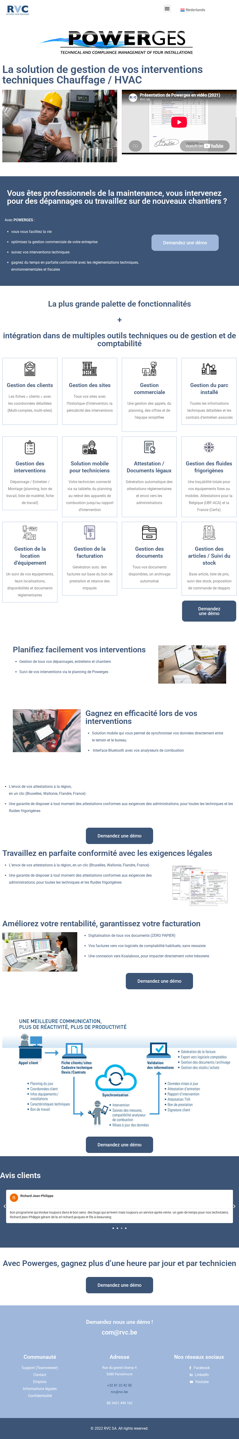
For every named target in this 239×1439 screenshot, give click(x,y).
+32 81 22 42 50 (119, 1385)
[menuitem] (193, 10)
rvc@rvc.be (119, 1392)
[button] (167, 8)
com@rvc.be (119, 1332)
